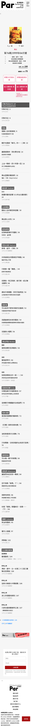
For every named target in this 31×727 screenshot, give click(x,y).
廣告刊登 (15, 699)
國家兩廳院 (15, 707)
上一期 (10, 46)
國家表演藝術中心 (15, 704)
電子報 (16, 701)
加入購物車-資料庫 (9, 87)
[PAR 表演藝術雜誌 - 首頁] (11, 5)
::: (23, 3)
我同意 (26, 719)
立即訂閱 (15, 667)
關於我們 (15, 693)
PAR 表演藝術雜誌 (15, 688)
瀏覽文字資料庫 (9, 78)
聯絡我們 (15, 696)
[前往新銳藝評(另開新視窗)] (15, 635)
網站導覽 (15, 709)
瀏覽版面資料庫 (22, 78)
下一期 (21, 46)
